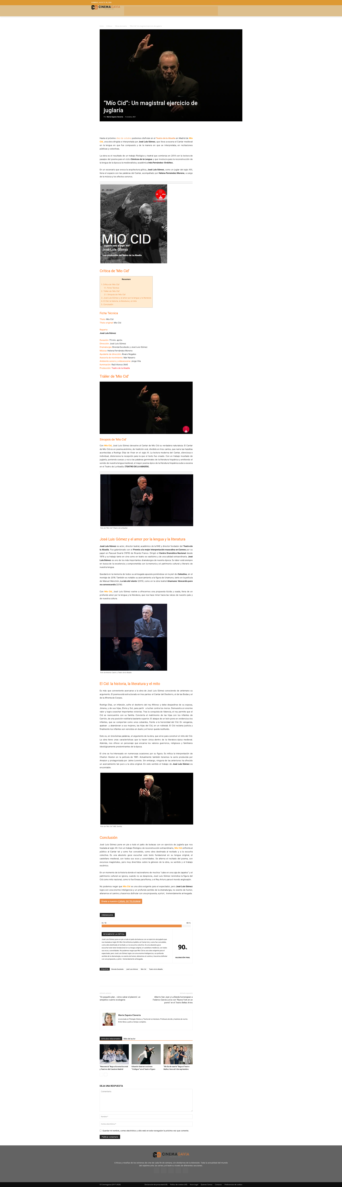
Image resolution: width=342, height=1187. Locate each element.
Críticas (109, 26)
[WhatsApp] (127, 129)
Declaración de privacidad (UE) (156, 1184)
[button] (231, 3)
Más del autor (129, 1039)
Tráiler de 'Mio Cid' (110, 291)
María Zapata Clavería (115, 117)
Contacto (218, 1184)
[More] (133, 129)
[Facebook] (102, 129)
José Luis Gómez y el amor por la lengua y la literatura (126, 298)
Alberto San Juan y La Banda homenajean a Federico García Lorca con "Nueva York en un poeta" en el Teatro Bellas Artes (173, 1000)
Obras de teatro (121, 26)
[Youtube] (185, 1170)
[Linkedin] (114, 129)
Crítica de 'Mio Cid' (110, 284)
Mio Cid (143, 969)
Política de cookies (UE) (178, 1184)
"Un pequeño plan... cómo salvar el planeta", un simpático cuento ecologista (120, 998)
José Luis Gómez (132, 969)
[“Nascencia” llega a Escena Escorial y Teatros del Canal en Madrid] (114, 1054)
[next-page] (105, 1074)
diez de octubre (123, 138)
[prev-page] (101, 1074)
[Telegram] (120, 129)
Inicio (102, 26)
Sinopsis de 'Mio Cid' (115, 294)
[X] (108, 129)
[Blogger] (120, 1026)
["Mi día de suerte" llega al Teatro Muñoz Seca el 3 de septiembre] (178, 1054)
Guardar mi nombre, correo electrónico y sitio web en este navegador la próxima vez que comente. (145, 1130)
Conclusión (107, 304)
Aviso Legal (194, 1184)
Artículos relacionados (111, 1039)
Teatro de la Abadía (156, 969)
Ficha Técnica (111, 288)
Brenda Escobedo (117, 969)
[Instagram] (125, 1026)
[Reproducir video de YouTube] (146, 408)
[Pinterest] (130, 1026)
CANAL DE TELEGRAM (129, 901)
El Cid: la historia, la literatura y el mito (119, 301)
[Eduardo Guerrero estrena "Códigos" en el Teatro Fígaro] (146, 1054)
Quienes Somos (206, 1184)
